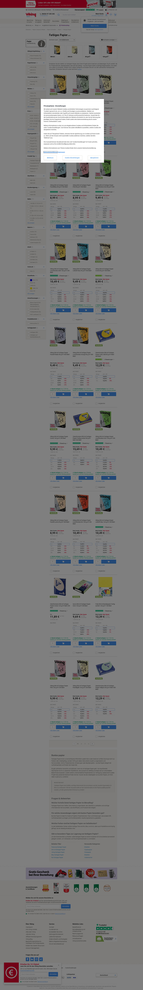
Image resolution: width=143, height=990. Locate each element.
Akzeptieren (94, 158)
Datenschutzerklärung (50, 152)
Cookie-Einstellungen (72, 158)
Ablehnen (50, 158)
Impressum (61, 152)
